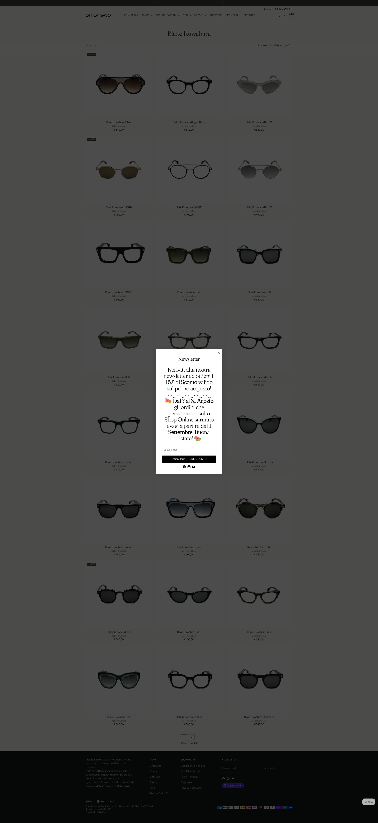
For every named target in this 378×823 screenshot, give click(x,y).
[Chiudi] (218, 352)
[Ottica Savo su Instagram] (189, 467)
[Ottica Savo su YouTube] (193, 467)
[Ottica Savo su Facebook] (184, 467)
